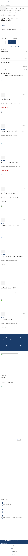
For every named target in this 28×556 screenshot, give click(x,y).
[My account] (25, 2)
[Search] (27, 2)
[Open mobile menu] (1, 2)
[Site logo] (14, 2)
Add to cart (11, 41)
